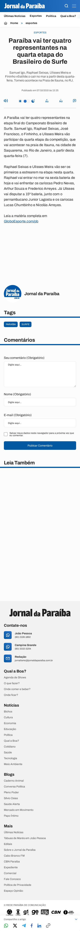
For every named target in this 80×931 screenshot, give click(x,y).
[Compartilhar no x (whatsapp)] (15, 926)
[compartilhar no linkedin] (39, 926)
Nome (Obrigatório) (17, 394)
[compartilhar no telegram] (24, 926)
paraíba (11, 324)
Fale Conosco (12, 879)
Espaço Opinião (13, 891)
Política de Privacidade (17, 885)
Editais (8, 844)
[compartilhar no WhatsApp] (6, 925)
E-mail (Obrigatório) (18, 415)
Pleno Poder (11, 792)
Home (14, 23)
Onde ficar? (11, 695)
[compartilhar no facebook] (32, 926)
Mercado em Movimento (18, 810)
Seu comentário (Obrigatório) (24, 357)
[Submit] (66, 6)
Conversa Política (14, 786)
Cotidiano (10, 746)
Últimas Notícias (14, 16)
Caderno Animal (14, 780)
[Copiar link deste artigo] (48, 925)
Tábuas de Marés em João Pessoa (25, 838)
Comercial (10, 873)
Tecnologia (10, 758)
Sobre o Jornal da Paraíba (20, 850)
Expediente (11, 867)
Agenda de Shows (15, 677)
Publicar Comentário (40, 445)
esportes (31, 23)
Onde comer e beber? (17, 689)
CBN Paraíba (12, 861)
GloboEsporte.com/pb (21, 221)
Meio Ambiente (13, 764)
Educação (10, 729)
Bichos (8, 711)
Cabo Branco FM (14, 855)
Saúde (8, 752)
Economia (10, 723)
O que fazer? (12, 683)
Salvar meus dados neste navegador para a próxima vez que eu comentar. (42, 434)
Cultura (8, 717)
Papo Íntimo (11, 816)
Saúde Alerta (12, 804)
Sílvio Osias (11, 798)
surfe (26, 324)
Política (51, 16)
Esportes (36, 16)
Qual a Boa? (68, 16)
